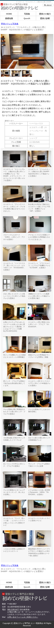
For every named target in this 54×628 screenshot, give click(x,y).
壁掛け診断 (45, 18)
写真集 (27, 14)
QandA (27, 18)
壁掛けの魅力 (45, 14)
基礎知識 (9, 18)
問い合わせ (48, 5)
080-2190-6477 (13, 610)
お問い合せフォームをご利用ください (22, 617)
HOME (9, 14)
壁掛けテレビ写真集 (9, 24)
